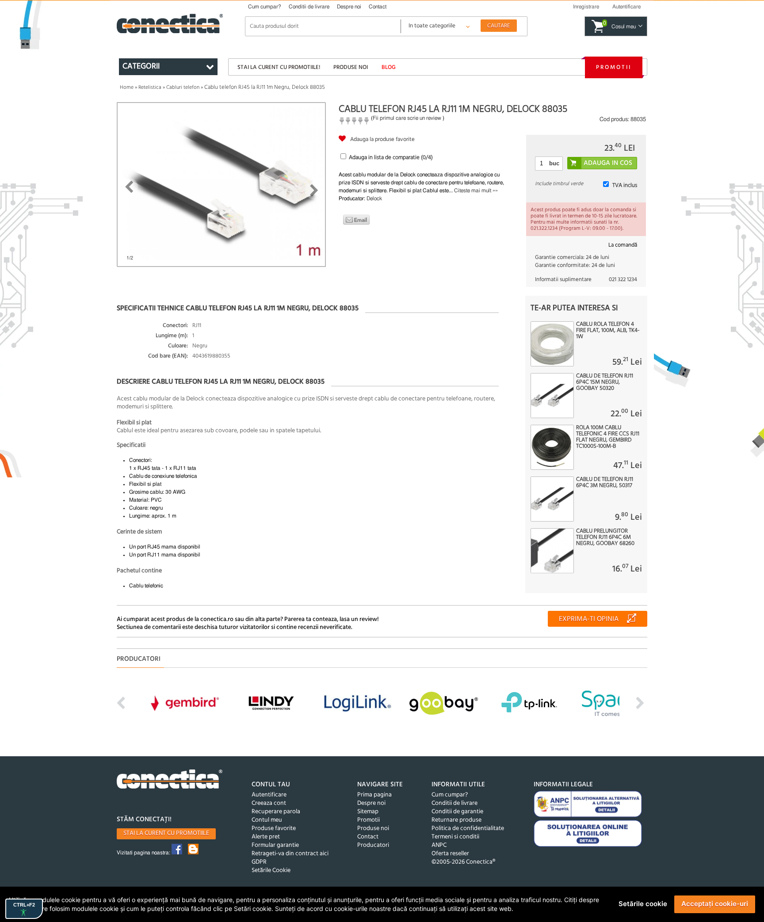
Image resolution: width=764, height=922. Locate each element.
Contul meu (267, 820)
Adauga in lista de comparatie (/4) (391, 157)
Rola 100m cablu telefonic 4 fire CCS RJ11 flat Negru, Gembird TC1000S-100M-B (607, 437)
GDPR (259, 862)
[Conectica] (170, 780)
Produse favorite (274, 828)
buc (554, 163)
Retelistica (149, 87)
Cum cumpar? (264, 6)
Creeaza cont (269, 803)
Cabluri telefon (182, 87)
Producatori (373, 845)
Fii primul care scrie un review (407, 118)
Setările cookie (643, 903)
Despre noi (349, 6)
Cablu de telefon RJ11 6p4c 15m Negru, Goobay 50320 (604, 382)
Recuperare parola (276, 812)
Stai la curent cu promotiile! (278, 67)
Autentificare (269, 795)
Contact (377, 6)
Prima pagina (374, 795)
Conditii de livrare (309, 6)
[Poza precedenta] (129, 187)
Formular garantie (275, 845)
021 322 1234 (623, 279)
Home (127, 87)
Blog (389, 67)
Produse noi (350, 67)
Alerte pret (266, 837)
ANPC (439, 845)
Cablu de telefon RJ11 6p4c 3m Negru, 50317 (604, 482)
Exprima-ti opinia (589, 619)
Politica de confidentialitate (468, 828)
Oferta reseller (450, 854)
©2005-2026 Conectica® (463, 862)
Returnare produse (456, 820)
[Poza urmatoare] (314, 190)
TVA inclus (624, 185)
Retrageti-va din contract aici (290, 854)
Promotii (613, 67)
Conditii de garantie (457, 812)
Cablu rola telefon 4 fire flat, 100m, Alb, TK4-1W (607, 330)
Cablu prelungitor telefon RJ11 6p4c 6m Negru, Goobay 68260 (605, 537)
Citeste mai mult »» (476, 190)
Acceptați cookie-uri (714, 903)
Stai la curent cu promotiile (166, 833)
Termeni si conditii (455, 837)
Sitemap (367, 812)
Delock (374, 198)
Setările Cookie (271, 870)
